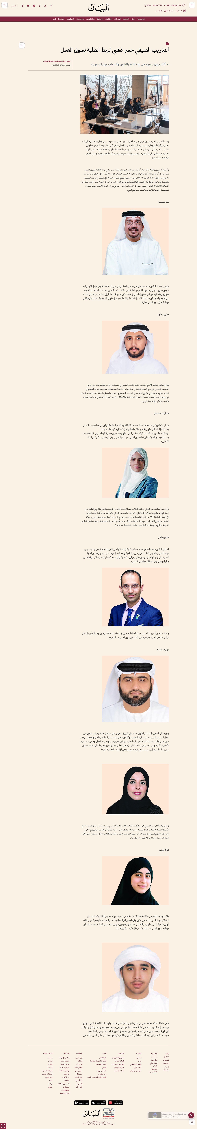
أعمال (139, 1058)
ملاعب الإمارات (64, 1058)
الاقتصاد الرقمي (135, 1064)
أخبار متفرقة (64, 1093)
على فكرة (78, 1074)
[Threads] (39, 6)
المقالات (108, 19)
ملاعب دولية (65, 1064)
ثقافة (50, 1064)
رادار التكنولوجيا (119, 1067)
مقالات (79, 1061)
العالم (104, 1067)
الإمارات (117, 19)
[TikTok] (22, 6)
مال (139, 1061)
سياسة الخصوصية (153, 1070)
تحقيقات (66, 1087)
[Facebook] (51, 6)
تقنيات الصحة (119, 1061)
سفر (50, 1080)
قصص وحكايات (63, 1084)
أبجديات (79, 1064)
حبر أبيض (78, 1071)
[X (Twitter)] (45, 6)
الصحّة (50, 1067)
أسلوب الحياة (47, 1053)
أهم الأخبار (102, 1058)
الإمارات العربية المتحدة (98, 1061)
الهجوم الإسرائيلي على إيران (97, 1077)
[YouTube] (28, 6)
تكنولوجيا (70, 19)
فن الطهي (48, 1077)
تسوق (50, 1087)
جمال (50, 1061)
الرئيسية (141, 19)
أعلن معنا (154, 1060)
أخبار (133, 19)
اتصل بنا (154, 1053)
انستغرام (166, 1063)
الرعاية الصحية (47, 1071)
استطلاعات (65, 1090)
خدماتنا (154, 1057)
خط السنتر (78, 1077)
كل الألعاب (65, 1077)
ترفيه (50, 1084)
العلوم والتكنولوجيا (118, 1058)
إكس (167, 1053)
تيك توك (166, 1070)
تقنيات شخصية (119, 1071)
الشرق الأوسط (101, 1064)
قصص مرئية (101, 1071)
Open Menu (192, 5)
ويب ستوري (102, 1074)
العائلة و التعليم (47, 1074)
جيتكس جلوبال (135, 1071)
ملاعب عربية (65, 1061)
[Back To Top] (192, 1122)
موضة (50, 1058)
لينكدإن (166, 1057)
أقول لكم (79, 1087)
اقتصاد (126, 19)
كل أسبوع (79, 1080)
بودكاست (80, 19)
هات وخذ (79, 1084)
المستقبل (137, 1067)
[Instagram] (34, 6)
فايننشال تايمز (58, 19)
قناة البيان (90, 19)
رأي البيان (79, 1058)
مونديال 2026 (64, 1067)
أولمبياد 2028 (64, 1071)
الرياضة (100, 19)
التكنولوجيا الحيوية (118, 1064)
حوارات (66, 1080)
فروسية (66, 1074)
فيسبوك (166, 1060)
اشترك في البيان (153, 1064)
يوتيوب (166, 1067)
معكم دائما (78, 1067)
